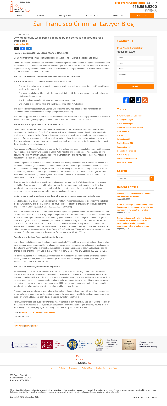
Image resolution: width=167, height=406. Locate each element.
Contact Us (142, 16)
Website (40, 16)
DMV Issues (124, 131)
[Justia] (138, 100)
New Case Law (49, 312)
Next (35, 326)
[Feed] (145, 100)
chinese (148, 10)
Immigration (124, 147)
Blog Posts (113, 368)
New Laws (123, 155)
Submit (135, 86)
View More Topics (124, 162)
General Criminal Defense (31, 312)
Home (19, 16)
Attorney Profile (64, 16)
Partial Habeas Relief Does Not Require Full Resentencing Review (133, 195)
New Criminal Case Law (129, 116)
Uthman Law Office (32, 397)
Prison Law (123, 139)
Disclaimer (73, 368)
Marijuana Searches (127, 159)
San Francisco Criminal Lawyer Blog (20, 6)
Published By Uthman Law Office (136, 7)
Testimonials (117, 16)
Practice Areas (91, 16)
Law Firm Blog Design (145, 397)
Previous (19, 326)
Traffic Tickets (125, 143)
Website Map (87, 368)
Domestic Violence (126, 151)
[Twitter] (132, 100)
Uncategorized (125, 120)
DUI (120, 135)
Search (152, 178)
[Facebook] (126, 100)
